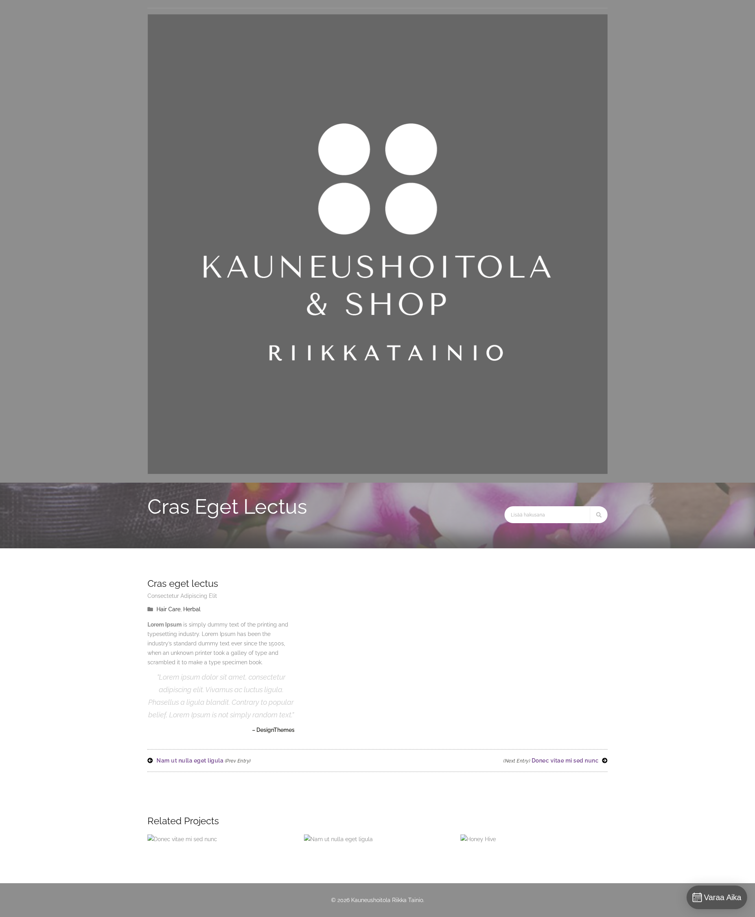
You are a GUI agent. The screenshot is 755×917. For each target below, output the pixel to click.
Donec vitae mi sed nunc (551, 760)
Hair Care (168, 609)
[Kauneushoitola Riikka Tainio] (377, 472)
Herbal (192, 609)
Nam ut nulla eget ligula (203, 760)
